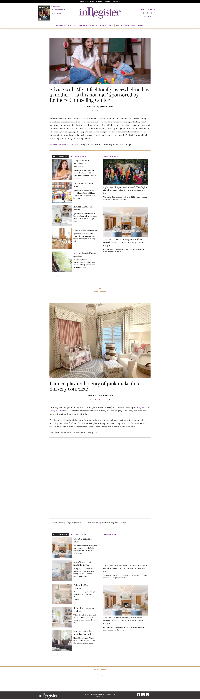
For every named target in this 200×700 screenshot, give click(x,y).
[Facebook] (143, 13)
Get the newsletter (58, 9)
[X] (98, 111)
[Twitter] (147, 13)
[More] (109, 400)
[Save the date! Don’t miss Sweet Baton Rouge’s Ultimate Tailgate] (62, 192)
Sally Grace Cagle (106, 395)
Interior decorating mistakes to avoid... (82, 633)
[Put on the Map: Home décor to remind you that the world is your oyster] (62, 594)
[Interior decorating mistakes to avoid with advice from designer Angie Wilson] (62, 640)
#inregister (147, 17)
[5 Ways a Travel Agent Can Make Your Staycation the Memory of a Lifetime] (62, 238)
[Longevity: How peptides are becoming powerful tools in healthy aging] (62, 169)
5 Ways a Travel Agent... (85, 229)
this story (96, 522)
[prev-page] (53, 276)
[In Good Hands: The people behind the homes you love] (62, 215)
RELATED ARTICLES (60, 156)
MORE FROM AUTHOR (78, 156)
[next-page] (56, 276)
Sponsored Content (106, 106)
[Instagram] (150, 13)
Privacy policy (100, 696)
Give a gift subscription (56, 12)
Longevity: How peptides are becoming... (81, 163)
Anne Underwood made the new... (82, 563)
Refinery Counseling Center (62, 144)
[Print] (107, 111)
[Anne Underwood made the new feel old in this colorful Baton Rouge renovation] (62, 570)
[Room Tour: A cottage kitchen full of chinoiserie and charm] (62, 617)
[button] (159, 25)
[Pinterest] (102, 111)
